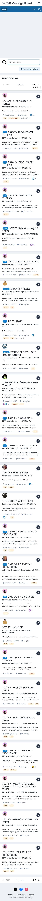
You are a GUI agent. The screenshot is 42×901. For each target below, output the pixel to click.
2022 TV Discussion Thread (23, 261)
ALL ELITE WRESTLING (29, 234)
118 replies (22, 484)
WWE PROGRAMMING (29, 693)
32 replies (23, 115)
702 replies (24, 148)
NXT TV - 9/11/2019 (12, 627)
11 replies (25, 734)
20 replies (26, 835)
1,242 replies (25, 275)
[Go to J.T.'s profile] (4, 346)
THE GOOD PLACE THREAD (17, 501)
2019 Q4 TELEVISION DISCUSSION (17, 565)
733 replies (24, 547)
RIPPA (4, 107)
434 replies (21, 610)
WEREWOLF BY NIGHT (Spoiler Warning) (19, 353)
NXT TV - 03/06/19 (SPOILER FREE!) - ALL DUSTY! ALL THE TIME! (19, 786)
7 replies (26, 641)
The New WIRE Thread (15, 472)
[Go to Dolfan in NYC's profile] (4, 283)
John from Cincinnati (10, 570)
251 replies (24, 335)
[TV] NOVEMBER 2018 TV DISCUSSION (16, 853)
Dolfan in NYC (7, 292)
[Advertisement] (21, 34)
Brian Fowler (7, 504)
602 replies (25, 401)
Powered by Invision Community (21, 897)
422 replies (21, 674)
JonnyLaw (6, 388)
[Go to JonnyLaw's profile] (4, 376)
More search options (30, 69)
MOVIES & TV (26, 107)
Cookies (31, 895)
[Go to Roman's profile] (4, 467)
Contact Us (21, 895)
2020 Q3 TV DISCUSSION (22, 445)
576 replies (24, 178)
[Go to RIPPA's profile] (4, 95)
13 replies (24, 368)
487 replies (24, 767)
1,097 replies (25, 431)
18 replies (21, 704)
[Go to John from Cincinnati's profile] (4, 558)
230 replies (27, 514)
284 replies (24, 304)
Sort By (36, 87)
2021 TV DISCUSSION (20, 418)
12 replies (22, 803)
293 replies (23, 245)
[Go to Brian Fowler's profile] (4, 495)
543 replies (22, 459)
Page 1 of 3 (21, 84)
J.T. (3, 358)
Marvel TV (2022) (20, 288)
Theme (11, 895)
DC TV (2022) (15, 321)
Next (34, 84)
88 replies (25, 868)
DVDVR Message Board (17, 3)
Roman (5, 476)
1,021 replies (27, 211)
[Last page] (39, 84)
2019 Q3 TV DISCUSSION (22, 596)
